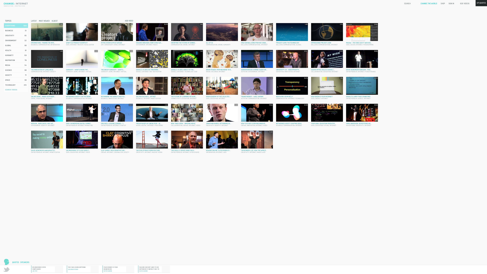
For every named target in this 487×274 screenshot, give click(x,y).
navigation (157, 72)
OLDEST (55, 21)
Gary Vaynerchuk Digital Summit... (79, 123)
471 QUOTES (481, 3)
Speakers (24, 262)
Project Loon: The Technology (287, 43)
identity (44, 125)
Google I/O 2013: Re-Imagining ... (148, 70)
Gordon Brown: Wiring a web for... (254, 70)
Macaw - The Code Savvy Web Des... (359, 43)
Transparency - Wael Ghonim (252, 97)
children (214, 72)
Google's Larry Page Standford (358, 97)
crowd (185, 125)
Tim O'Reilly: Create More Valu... (183, 150)
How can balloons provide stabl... (254, 43)
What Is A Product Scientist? (77, 43)
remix (160, 152)
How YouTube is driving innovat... (253, 123)
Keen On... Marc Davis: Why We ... (42, 123)
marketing (89, 125)
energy (318, 98)
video (198, 125)
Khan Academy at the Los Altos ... (218, 97)
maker (259, 152)
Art (102, 45)
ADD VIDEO (129, 21)
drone (185, 45)
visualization (88, 45)
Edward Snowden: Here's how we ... (149, 43)
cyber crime (40, 98)
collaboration (317, 72)
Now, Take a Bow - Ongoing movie (183, 123)
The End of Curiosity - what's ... (112, 70)
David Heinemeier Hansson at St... (43, 150)
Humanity (227, 45)
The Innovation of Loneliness (42, 70)
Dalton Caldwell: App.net (146, 97)
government (140, 45)
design (352, 45)
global (299, 45)
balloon (244, 45)
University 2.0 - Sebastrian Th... (288, 70)
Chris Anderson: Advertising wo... (359, 123)
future (326, 125)
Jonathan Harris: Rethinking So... (218, 123)
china (116, 45)
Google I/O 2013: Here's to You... (183, 70)
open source (194, 152)
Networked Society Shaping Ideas (289, 123)
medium (80, 45)
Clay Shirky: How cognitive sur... (113, 150)
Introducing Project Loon (321, 43)
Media (155, 45)
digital (144, 125)
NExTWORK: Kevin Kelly (284, 97)
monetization (156, 98)
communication (44, 45)
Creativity (210, 125)
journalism (118, 152)
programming (368, 45)
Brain (208, 72)
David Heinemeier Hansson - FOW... (358, 70)
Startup (123, 125)
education (280, 72)
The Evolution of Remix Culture (148, 150)
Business (34, 45)
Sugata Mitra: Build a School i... (323, 70)
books (138, 125)
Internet (73, 45)
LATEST (34, 21)
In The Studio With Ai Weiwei (111, 43)
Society (53, 72)
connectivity (176, 98)
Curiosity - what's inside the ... (77, 70)
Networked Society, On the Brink (78, 97)
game (76, 72)
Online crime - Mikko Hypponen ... (43, 97)
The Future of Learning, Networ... (183, 97)
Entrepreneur (351, 72)
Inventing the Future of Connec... (183, 43)
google (139, 72)
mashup (155, 152)
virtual (89, 72)
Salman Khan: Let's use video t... (78, 150)
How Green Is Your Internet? (322, 97)
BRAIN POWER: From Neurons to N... (219, 70)
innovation (288, 72)
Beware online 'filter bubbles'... (218, 150)
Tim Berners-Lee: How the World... (254, 150)
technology (189, 72)
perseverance (370, 72)
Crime (33, 98)
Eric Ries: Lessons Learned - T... (112, 123)
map (151, 72)
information (55, 45)
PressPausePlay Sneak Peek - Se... (148, 123)
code (348, 45)
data (67, 45)
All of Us (209, 43)
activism (244, 72)
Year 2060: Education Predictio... (323, 123)
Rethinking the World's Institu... (113, 97)
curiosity (69, 72)
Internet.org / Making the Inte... (43, 43)
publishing (159, 125)
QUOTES (15, 262)
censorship (108, 45)
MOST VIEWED (44, 21)
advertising (350, 125)
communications (254, 45)
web (195, 72)
